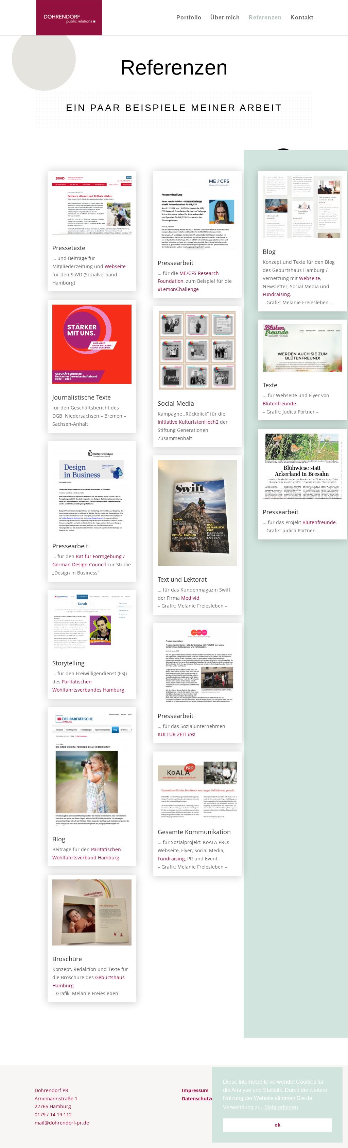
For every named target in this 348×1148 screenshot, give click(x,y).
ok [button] (277, 1125)
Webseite (115, 266)
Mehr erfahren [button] (281, 1107)
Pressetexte (68, 248)
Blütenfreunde (279, 403)
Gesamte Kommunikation (194, 832)
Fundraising (171, 858)
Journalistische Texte (81, 397)
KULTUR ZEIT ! (176, 734)
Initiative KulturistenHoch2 (188, 422)
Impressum (195, 1090)
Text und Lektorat (182, 579)
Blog (58, 839)
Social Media (176, 403)
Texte (270, 385)
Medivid (190, 598)
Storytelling (68, 663)
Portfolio (189, 17)
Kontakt (302, 17)
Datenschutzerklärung (208, 1098)
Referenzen (265, 17)
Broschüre (67, 959)
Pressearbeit (70, 546)
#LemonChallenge (178, 289)
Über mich (225, 17)
